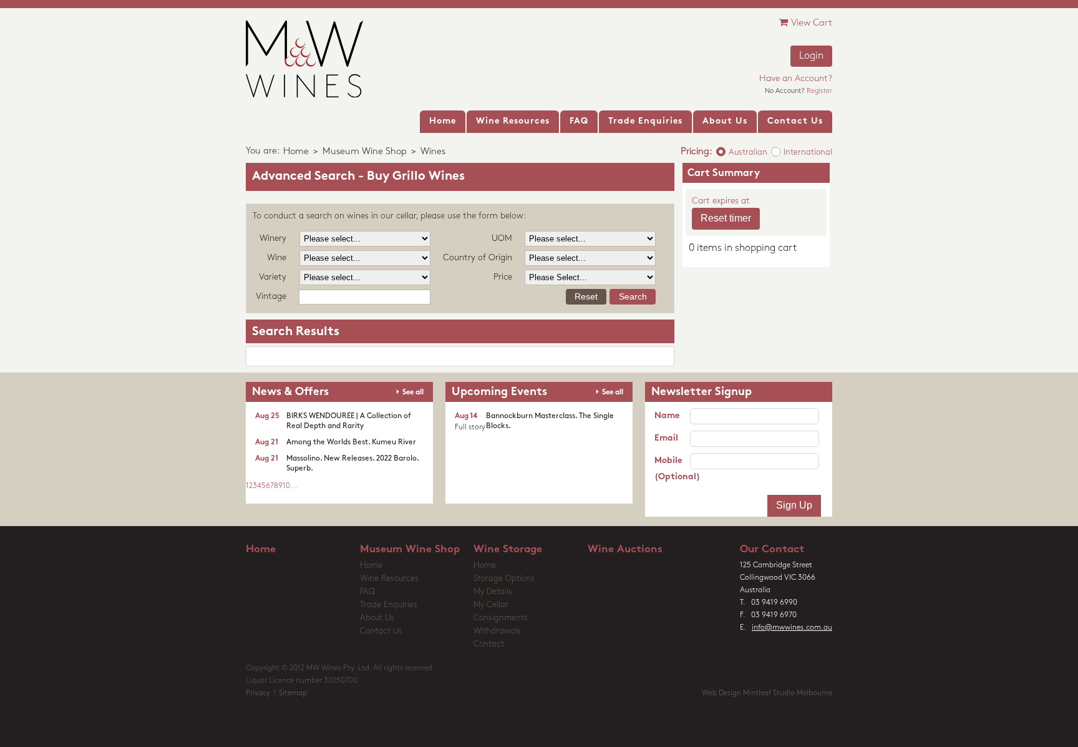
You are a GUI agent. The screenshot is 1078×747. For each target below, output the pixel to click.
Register (819, 91)
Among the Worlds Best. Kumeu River (351, 442)
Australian (748, 153)
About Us (377, 618)
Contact (488, 644)
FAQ (367, 592)
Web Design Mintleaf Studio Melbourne (767, 693)
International (808, 153)
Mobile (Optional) (672, 469)
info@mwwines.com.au (792, 628)
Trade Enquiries (388, 605)
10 (286, 486)
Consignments (500, 618)
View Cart (811, 23)
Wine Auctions (625, 549)
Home (296, 152)
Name (666, 416)
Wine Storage (507, 549)
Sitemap (293, 693)
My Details (492, 592)
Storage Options (504, 579)
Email (666, 438)
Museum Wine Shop (365, 152)
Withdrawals (497, 631)
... (294, 486)
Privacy (258, 693)
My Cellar (490, 605)
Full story (470, 427)
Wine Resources (389, 579)
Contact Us (381, 631)
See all (413, 392)
